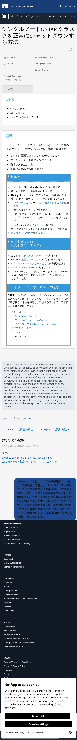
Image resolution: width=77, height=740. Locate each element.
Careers (7, 607)
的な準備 (40, 232)
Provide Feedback (12, 536)
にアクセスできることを (50, 202)
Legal (7, 658)
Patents (7, 674)
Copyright (8, 670)
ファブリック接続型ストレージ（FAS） (36, 323)
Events (7, 587)
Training (7, 555)
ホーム (15, 16)
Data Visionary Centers (14, 646)
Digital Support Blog (12, 563)
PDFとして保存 (70, 50)
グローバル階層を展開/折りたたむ (6, 16)
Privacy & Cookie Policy (14, 666)
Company (9, 578)
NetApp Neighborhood (14, 567)
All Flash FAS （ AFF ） (26, 316)
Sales (7, 622)
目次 (10, 89)
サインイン (68, 6)
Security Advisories (12, 539)
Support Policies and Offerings (17, 543)
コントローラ (18, 202)
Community (9, 559)
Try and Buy (9, 626)
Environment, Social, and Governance (21, 599)
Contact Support (11, 527)
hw (46, 70)
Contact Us (9, 611)
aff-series (49, 63)
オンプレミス (33, 16)
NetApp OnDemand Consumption (19, 642)
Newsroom (8, 582)
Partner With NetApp (13, 634)
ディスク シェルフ (21, 328)
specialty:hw (44, 457)
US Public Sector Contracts (16, 638)
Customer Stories (11, 595)
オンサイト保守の (21, 232)
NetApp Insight (10, 590)
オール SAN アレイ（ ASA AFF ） (31, 320)
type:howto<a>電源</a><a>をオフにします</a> (29, 461)
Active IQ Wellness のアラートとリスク (31, 263)
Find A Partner (10, 630)
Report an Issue (11, 531)
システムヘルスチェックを (33, 255)
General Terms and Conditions (17, 662)
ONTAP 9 (53, 16)
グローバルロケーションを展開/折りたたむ (73, 15)
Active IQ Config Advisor (23, 267)
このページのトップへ (15, 418)
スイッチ (16, 332)
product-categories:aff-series (18, 457)
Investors (8, 602)
